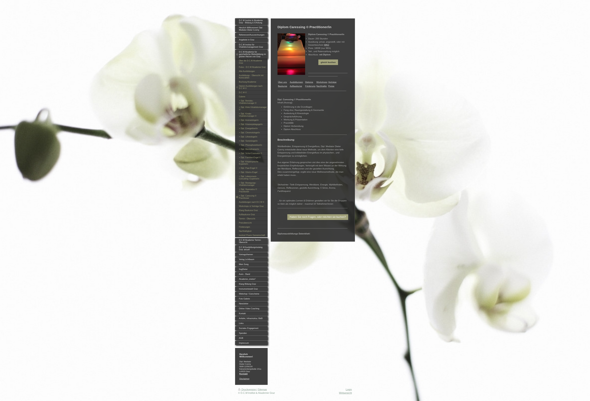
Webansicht (345, 393)
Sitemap (262, 389)
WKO (326, 45)
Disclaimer (244, 378)
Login (349, 389)
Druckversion (249, 389)
